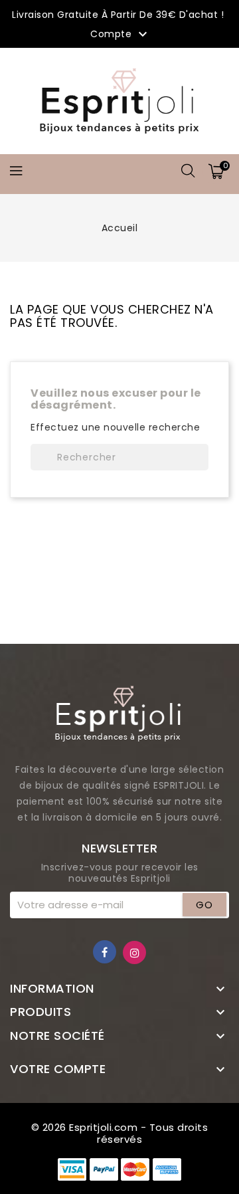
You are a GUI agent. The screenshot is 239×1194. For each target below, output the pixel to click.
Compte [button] (120, 35)
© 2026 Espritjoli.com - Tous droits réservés (119, 1133)
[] (195, 457)
